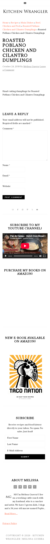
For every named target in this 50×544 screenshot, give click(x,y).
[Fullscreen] (44, 256)
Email (6, 175)
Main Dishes (27, 22)
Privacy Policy (10, 523)
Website (7, 186)
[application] (25, 245)
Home (6, 22)
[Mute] (40, 256)
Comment (8, 128)
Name (6, 165)
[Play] (5, 256)
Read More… (11, 513)
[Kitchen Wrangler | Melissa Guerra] (25, 15)
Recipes (15, 22)
